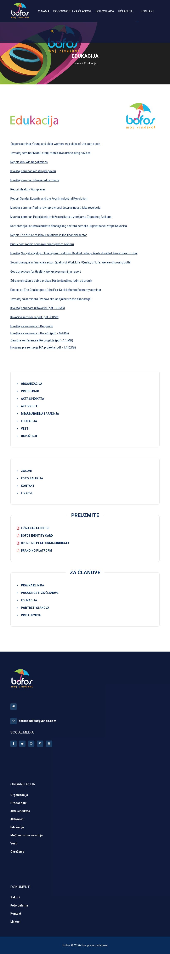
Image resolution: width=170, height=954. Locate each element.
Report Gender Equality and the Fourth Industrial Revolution (48, 198)
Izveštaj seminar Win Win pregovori (33, 171)
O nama (43, 11)
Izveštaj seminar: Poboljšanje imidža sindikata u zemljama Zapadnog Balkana (61, 216)
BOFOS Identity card (37, 535)
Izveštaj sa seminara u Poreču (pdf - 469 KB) (39, 333)
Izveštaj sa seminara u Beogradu (31, 326)
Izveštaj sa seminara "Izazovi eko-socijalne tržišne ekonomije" (51, 299)
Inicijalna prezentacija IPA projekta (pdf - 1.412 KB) (43, 347)
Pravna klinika (32, 585)
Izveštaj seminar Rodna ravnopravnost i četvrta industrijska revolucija (55, 207)
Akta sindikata (20, 811)
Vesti (13, 843)
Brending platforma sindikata (45, 543)
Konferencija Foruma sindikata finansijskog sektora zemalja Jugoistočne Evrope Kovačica (68, 226)
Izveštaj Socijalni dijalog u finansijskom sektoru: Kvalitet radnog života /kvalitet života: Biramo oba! (73, 253)
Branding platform (36, 550)
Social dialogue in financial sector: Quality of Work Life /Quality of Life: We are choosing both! (70, 262)
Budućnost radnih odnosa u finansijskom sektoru (42, 244)
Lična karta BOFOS (35, 528)
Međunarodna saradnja (26, 835)
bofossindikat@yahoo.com (37, 721)
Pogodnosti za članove (72, 11)
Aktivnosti (17, 819)
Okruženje (17, 851)
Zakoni (26, 471)
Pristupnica (31, 615)
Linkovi (26, 493)
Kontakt (147, 11)
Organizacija (19, 795)
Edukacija (29, 600)
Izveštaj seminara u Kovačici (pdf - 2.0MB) (37, 308)
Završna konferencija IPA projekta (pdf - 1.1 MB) (41, 340)
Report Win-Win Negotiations (29, 162)
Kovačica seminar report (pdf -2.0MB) (34, 317)
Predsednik (18, 803)
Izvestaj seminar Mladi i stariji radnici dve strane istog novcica (50, 153)
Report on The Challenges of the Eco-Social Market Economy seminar (55, 289)
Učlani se (125, 11)
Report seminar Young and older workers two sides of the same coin (55, 143)
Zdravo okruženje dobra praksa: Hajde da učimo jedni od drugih (51, 280)
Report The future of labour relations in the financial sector (48, 235)
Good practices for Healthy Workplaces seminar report (45, 271)
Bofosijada (105, 11)
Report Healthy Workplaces (28, 189)
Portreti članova (35, 607)
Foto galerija (32, 478)
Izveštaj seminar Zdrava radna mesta (34, 180)
